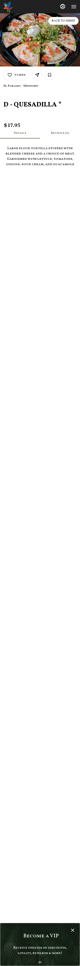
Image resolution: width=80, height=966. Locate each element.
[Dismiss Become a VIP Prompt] (72, 930)
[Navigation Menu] (74, 6)
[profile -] (62, 6)
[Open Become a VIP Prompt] (40, 962)
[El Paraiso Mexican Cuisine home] (24, 6)
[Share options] (37, 75)
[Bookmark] (49, 75)
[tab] (20, 133)
